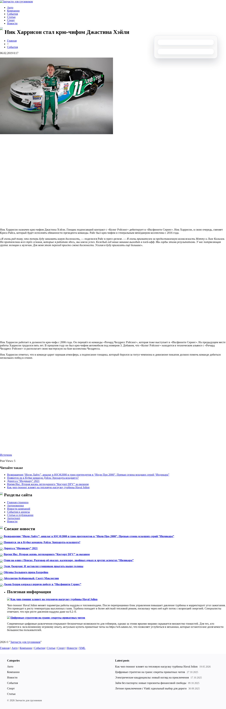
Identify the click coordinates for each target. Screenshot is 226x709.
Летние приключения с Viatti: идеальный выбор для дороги (151, 688)
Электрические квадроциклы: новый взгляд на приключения (152, 677)
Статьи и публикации (20, 515)
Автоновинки (15, 505)
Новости (12, 23)
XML (82, 648)
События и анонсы (18, 511)
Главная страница (17, 502)
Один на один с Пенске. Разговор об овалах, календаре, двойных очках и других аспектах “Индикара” (69, 560)
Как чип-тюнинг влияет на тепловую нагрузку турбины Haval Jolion (48, 487)
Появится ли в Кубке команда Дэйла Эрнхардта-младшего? (43, 477)
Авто (10, 7)
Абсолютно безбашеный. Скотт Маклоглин (31, 578)
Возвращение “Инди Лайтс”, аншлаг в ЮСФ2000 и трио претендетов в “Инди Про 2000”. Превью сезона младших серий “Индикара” (88, 474)
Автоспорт (13, 518)
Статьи (11, 17)
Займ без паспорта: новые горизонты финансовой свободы (150, 682)
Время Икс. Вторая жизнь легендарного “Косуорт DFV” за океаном (48, 484)
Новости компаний (18, 508)
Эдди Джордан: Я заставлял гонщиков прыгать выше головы (43, 566)
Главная (12, 40)
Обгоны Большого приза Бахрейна (26, 572)
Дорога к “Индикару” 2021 (23, 480)
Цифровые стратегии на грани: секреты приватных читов (47, 617)
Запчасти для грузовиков (25, 642)
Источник (6, 454)
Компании (13, 10)
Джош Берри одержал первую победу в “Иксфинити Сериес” (42, 584)
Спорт (11, 20)
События (12, 13)
